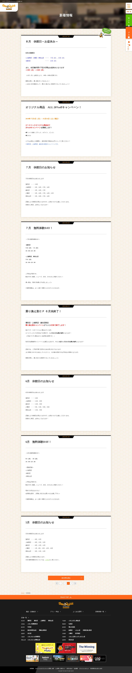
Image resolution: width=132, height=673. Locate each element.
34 (65, 583)
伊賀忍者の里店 (87, 630)
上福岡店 (43, 620)
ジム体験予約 (129, 32)
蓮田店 (29, 620)
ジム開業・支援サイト (60, 668)
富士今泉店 (72, 627)
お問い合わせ (69, 668)
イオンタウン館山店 (74, 620)
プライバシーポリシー (84, 668)
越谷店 (36, 620)
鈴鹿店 (70, 630)
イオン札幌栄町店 (33, 623)
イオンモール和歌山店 (34, 639)
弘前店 (70, 623)
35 (68, 583)
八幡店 (70, 633)
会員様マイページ (129, 46)
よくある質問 (77, 611)
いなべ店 (77, 630)
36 (71, 583)
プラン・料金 (54, 611)
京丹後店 (77, 633)
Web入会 (129, 20)
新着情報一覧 (99, 611)
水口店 (29, 633)
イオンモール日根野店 (34, 636)
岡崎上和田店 (43, 630)
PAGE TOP (64, 597)
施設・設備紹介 (31, 611)
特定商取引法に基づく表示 (96, 668)
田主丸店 (71, 639)
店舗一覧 (129, 11)
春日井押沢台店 (32, 630)
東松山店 (50, 620)
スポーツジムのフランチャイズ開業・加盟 (44, 668)
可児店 (29, 627)
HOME (22, 593)
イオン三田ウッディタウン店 (77, 636)
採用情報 (32, 668)
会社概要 (76, 668)
